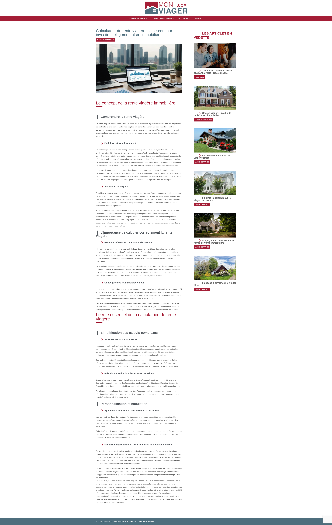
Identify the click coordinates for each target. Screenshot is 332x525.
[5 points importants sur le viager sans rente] (215, 193)
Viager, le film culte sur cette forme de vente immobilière (214, 241)
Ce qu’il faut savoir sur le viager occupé (212, 156)
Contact (198, 18)
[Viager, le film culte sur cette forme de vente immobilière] (215, 236)
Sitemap (133, 521)
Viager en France (138, 18)
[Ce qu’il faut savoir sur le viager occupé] (215, 151)
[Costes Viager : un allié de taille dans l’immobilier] (215, 108)
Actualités (183, 18)
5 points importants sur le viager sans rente (212, 199)
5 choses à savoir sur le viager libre (215, 284)
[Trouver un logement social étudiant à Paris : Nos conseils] (215, 66)
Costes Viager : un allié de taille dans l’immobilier (212, 114)
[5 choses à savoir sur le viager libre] (215, 278)
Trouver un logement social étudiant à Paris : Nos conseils (213, 71)
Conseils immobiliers (163, 18)
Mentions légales (146, 521)
